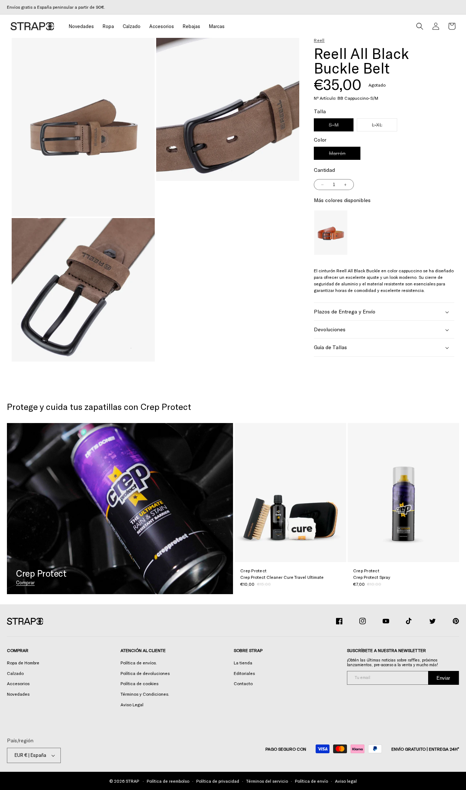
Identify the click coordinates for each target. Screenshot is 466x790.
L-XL (384, 127)
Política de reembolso (168, 780)
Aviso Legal (132, 704)
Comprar (25, 582)
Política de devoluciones (145, 673)
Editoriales (244, 673)
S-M (341, 127)
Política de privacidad (217, 780)
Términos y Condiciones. (145, 693)
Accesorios (18, 683)
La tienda (243, 662)
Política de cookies (139, 683)
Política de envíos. (139, 662)
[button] (108, 26)
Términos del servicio (267, 780)
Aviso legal (346, 780)
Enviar (443, 678)
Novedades (18, 693)
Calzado (15, 673)
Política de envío (311, 780)
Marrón (344, 155)
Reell (319, 40)
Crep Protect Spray (371, 577)
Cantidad (324, 170)
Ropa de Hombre (23, 662)
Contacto (243, 683)
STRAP (132, 780)
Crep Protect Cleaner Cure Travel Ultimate (282, 577)
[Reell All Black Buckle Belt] (330, 233)
